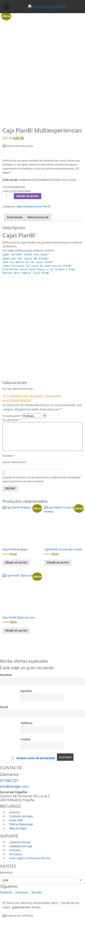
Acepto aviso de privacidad (36, 758)
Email (4, 707)
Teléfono (26, 723)
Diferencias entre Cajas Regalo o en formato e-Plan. (39, 269)
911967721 (9, 780)
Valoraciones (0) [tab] (37, 217)
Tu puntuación (12, 416)
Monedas (6, 872)
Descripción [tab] (15, 217)
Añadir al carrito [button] (16, 562)
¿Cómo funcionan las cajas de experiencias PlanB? (37, 265)
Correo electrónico (14, 462)
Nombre (8, 456)
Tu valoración (11, 420)
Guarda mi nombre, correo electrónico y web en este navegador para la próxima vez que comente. (41, 479)
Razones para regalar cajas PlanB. (26, 272)
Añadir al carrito (28, 196)
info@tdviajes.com (14, 786)
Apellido (26, 691)
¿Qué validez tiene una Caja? (25, 254)
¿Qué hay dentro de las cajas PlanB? (27, 262)
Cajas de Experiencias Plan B (33, 206)
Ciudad (25, 739)
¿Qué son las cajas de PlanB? (25, 258)
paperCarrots (21, 907)
